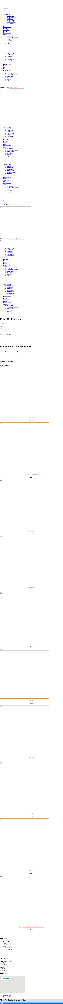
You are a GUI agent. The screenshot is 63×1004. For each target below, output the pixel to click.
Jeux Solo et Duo (11, 22)
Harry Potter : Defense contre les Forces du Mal (31, 927)
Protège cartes (10, 39)
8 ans (17, 356)
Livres (5, 28)
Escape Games (7, 27)
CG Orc (31, 700)
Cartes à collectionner (12, 37)
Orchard (31, 587)
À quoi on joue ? (4, 87)
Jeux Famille (10, 19)
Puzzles (5, 31)
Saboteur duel (31, 417)
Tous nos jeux (10, 16)
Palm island (32, 813)
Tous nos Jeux (7, 14)
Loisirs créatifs (7, 33)
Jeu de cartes (10, 36)
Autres (5, 34)
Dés (8, 43)
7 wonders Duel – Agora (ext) (31, 474)
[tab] (4, 342)
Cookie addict (31, 870)
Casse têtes (6, 30)
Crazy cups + (31, 531)
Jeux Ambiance (11, 20)
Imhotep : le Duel (31, 644)
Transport (9, 42)
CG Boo (31, 757)
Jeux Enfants (10, 17)
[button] (31, 932)
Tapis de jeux (10, 40)
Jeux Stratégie (10, 23)
